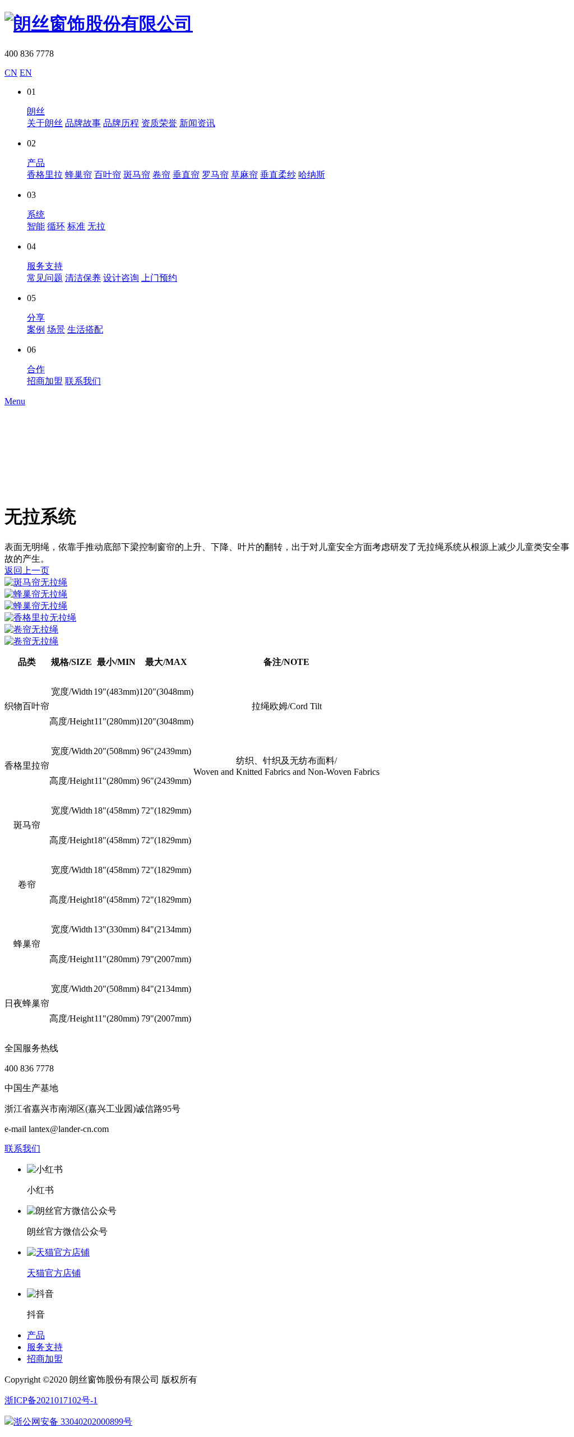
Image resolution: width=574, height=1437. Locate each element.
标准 (76, 226)
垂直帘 (186, 174)
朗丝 (36, 111)
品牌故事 (83, 123)
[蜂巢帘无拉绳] (287, 594)
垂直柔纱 (278, 174)
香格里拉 (45, 174)
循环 (56, 226)
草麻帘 (244, 174)
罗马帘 (215, 174)
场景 (56, 329)
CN (10, 72)
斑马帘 (136, 174)
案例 (36, 329)
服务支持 (45, 266)
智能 (36, 226)
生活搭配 (85, 329)
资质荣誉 (159, 123)
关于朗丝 (45, 123)
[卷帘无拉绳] (287, 630)
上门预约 (159, 278)
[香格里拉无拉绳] (287, 618)
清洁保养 (83, 278)
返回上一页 (26, 570)
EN (26, 72)
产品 (36, 163)
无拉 (96, 226)
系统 (36, 214)
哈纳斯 (311, 174)
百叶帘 (107, 174)
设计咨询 (121, 278)
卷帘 (161, 174)
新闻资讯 (197, 123)
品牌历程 (121, 123)
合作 (36, 369)
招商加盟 (45, 381)
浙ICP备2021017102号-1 (51, 1400)
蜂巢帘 (78, 174)
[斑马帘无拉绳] (287, 583)
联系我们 (83, 381)
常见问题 (45, 278)
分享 (36, 317)
